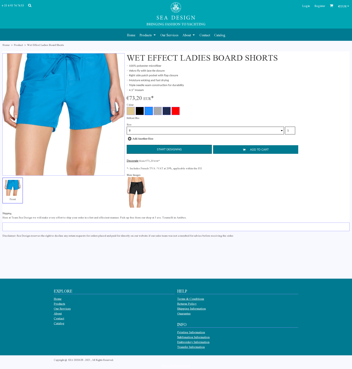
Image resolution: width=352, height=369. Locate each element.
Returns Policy (187, 303)
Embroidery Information (193, 342)
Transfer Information (191, 347)
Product (18, 45)
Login (306, 6)
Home (6, 45)
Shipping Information (191, 308)
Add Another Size (142, 138)
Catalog (59, 323)
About (58, 313)
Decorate (133, 160)
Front (13, 199)
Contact (59, 318)
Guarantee (184, 313)
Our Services (62, 308)
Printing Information (191, 332)
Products (59, 303)
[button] (148, 35)
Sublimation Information (193, 337)
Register (320, 6)
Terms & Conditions (190, 299)
